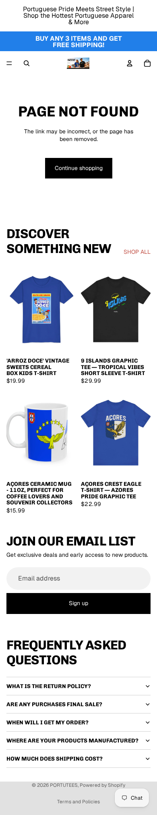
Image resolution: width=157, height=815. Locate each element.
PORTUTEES (64, 785)
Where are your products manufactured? (72, 740)
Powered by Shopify (102, 785)
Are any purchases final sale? (54, 704)
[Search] (26, 63)
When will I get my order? (47, 722)
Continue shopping (79, 168)
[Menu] (9, 63)
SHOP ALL (137, 251)
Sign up (78, 603)
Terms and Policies (78, 801)
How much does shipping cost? (54, 758)
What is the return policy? (48, 686)
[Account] (129, 63)
